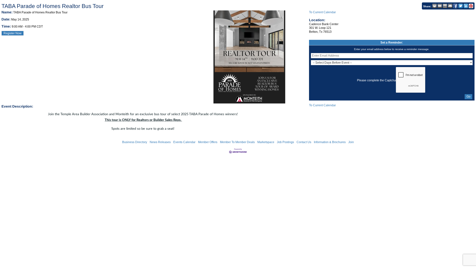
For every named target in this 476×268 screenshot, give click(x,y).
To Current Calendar (322, 12)
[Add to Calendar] (445, 6)
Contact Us (304, 142)
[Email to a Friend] (440, 6)
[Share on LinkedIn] (466, 6)
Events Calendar (184, 142)
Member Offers (207, 142)
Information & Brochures (330, 142)
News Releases (160, 142)
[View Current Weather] (450, 6)
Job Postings (285, 142)
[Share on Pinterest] (471, 6)
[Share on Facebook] (455, 6)
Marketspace (265, 142)
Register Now (13, 33)
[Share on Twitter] (460, 6)
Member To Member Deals (237, 142)
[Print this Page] (434, 6)
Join (351, 142)
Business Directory (134, 142)
